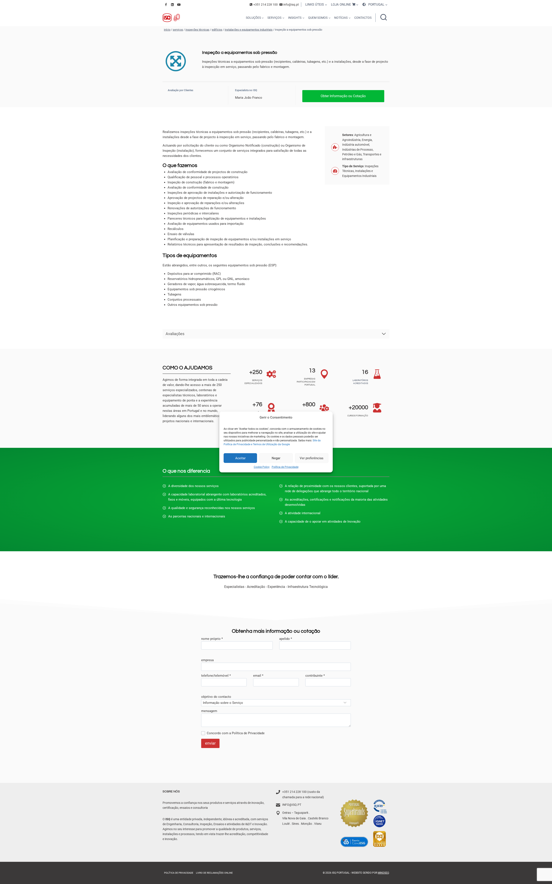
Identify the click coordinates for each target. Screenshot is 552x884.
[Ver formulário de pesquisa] (383, 17)
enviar (210, 743)
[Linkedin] (172, 4)
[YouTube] (179, 4)
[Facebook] (166, 4)
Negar (276, 458)
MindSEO (383, 872)
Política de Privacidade (285, 467)
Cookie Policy (262, 467)
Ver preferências (311, 458)
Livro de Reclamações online (214, 873)
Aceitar (240, 458)
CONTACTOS (363, 17)
